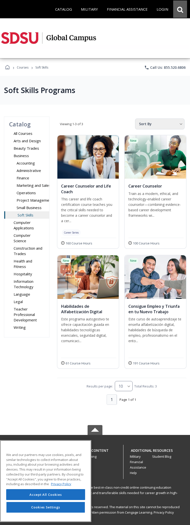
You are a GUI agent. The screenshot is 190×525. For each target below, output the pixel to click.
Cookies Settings (45, 507)
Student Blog (161, 456)
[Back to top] (95, 453)
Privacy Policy (164, 512)
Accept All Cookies (45, 494)
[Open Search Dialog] (180, 9)
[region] (45, 481)
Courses (22, 67)
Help (133, 473)
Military (135, 456)
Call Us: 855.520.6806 (165, 67)
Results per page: (100, 386)
